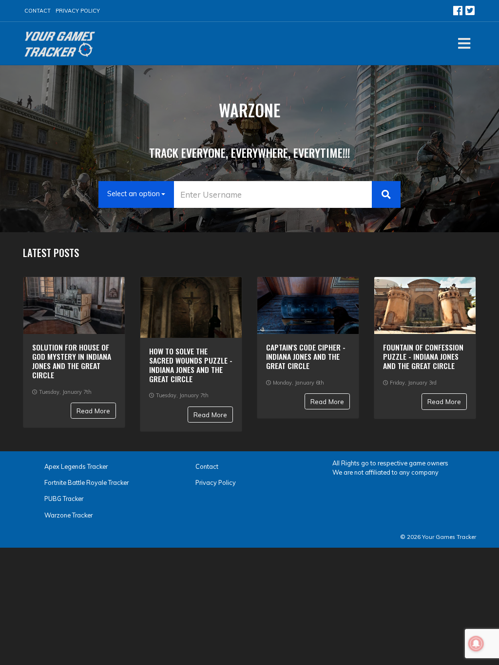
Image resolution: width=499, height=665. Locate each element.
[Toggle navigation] (464, 43)
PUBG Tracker (63, 498)
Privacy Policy (78, 10)
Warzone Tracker (68, 515)
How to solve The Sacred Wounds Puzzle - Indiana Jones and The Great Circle (190, 365)
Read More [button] (93, 410)
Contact (37, 10)
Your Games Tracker (449, 536)
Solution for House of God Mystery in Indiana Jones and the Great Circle (71, 361)
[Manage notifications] (476, 643)
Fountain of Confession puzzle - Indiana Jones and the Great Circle (423, 356)
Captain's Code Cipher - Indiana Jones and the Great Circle (305, 356)
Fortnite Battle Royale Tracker (86, 482)
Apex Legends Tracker (76, 466)
